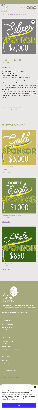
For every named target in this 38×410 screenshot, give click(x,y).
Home (3, 14)
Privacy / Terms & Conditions (10, 349)
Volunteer (5, 360)
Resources (6, 337)
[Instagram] (31, 7)
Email (3, 374)
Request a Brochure (8, 341)
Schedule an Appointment (10, 344)
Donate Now (5, 363)
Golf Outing (10, 14)
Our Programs (6, 346)
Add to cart (15, 109)
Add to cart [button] (6, 173)
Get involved (6, 356)
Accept (19, 405)
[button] (35, 387)
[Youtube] (34, 7)
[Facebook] (28, 7)
